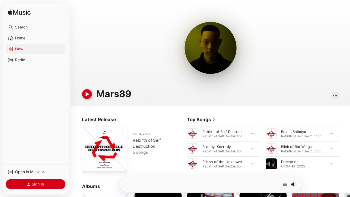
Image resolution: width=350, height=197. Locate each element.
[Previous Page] (181, 149)
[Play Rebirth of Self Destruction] (89, 164)
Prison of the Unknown (222, 162)
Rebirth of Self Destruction (225, 131)
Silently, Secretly (216, 146)
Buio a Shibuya (293, 131)
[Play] (87, 94)
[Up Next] (285, 184)
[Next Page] (344, 149)
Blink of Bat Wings (296, 146)
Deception (290, 162)
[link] (201, 120)
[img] (19, 12)
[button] (35, 27)
